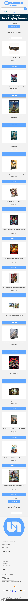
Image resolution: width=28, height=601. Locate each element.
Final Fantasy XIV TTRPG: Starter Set (14, 401)
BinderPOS (17, 598)
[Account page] (14, 12)
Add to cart (14, 66)
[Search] (25, 8)
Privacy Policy (5, 563)
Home (9, 15)
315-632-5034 (5, 547)
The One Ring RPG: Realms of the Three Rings (14, 174)
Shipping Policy (5, 561)
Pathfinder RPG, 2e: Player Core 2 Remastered (14, 201)
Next (19, 32)
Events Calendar (5, 559)
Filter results (13, 26)
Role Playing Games (16, 15)
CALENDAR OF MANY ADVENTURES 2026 (14, 315)
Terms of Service (5, 565)
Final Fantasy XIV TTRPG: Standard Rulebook (14, 457)
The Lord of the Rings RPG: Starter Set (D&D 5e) (14, 428)
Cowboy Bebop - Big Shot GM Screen (14, 57)
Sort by (8, 38)
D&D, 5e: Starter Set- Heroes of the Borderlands (14, 287)
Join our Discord (5, 554)
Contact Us (4, 556)
